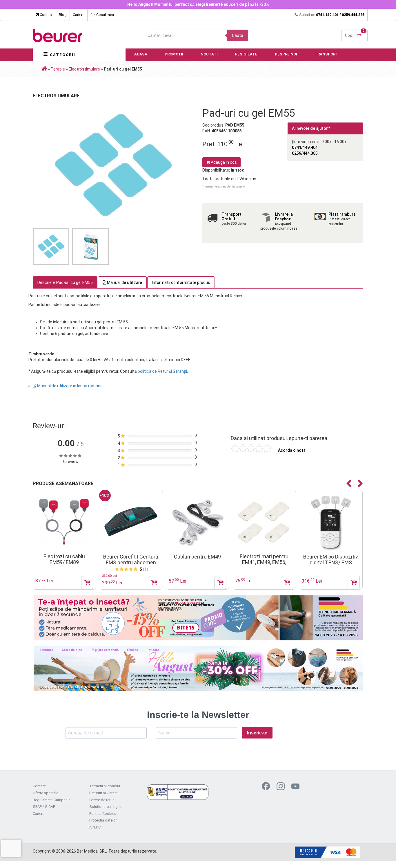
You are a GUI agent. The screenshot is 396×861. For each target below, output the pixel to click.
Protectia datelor (103, 820)
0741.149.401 (327, 14)
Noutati (209, 54)
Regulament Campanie (51, 800)
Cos (354, 34)
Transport (326, 54)
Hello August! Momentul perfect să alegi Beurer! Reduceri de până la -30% (198, 4)
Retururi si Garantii (104, 793)
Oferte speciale (45, 793)
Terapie (58, 69)
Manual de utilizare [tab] (124, 282)
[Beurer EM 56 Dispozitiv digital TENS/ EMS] (330, 522)
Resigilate (246, 54)
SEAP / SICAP (44, 806)
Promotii (174, 54)
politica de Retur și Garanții (162, 371)
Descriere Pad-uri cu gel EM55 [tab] (65, 282)
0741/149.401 (305, 147)
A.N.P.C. (95, 827)
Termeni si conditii (104, 786)
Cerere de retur (101, 800)
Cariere (78, 14)
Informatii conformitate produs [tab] (181, 282)
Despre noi (286, 54)
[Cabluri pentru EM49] (197, 522)
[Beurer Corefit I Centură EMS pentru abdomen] (131, 522)
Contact (46, 14)
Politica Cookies (102, 813)
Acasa (140, 54)
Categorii (61, 55)
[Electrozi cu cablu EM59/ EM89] (64, 522)
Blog (63, 14)
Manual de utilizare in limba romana (69, 385)
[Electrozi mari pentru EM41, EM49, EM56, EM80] (264, 522)
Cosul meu (104, 14)
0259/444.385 (305, 153)
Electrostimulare (84, 69)
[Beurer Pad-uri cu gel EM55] (113, 165)
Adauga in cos (223, 162)
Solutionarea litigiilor (106, 806)
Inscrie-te (257, 732)
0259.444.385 (353, 14)
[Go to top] (380, 848)
